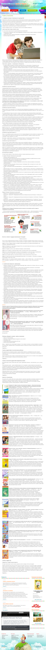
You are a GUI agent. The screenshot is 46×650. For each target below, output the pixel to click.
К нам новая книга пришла (38, 591)
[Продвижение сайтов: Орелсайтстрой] (38, 646)
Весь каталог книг (38, 599)
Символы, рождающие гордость (9, 581)
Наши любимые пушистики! (8, 603)
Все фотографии (38, 623)
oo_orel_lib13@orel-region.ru (38, 5)
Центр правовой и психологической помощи (14, 637)
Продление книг (14, 10)
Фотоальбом (3, 638)
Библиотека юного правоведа (15, 638)
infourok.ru (3, 261)
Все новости (5, 610)
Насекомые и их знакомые (8, 590)
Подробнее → (4, 586)
